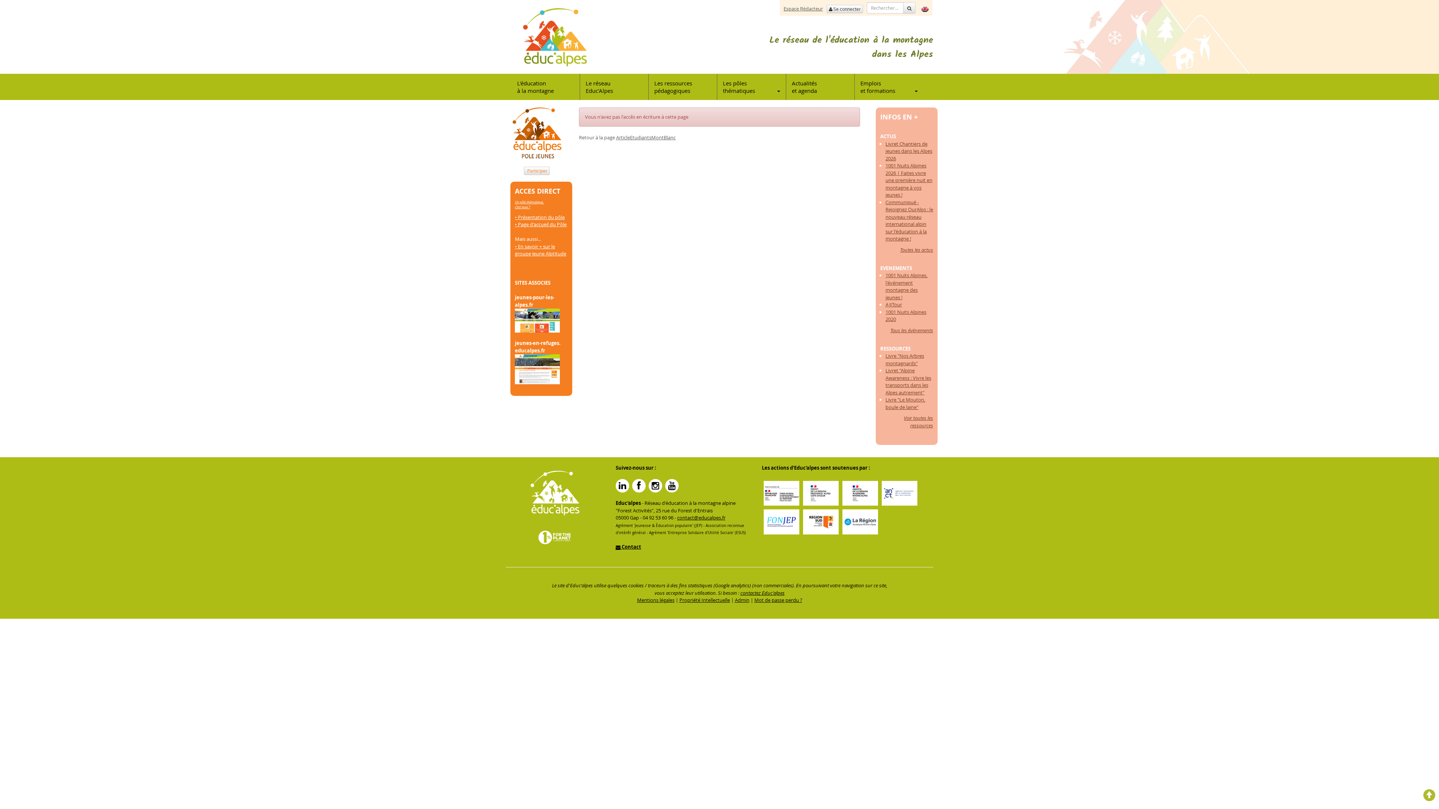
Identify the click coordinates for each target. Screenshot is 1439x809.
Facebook (639, 486)
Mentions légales (656, 600)
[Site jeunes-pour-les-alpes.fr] (537, 320)
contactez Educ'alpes (762, 593)
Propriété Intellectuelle (704, 600)
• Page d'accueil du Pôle (541, 224)
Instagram (655, 486)
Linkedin (622, 486)
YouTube (672, 486)
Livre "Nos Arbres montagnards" (905, 359)
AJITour (894, 304)
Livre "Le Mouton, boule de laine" (905, 403)
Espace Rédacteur (803, 8)
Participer (536, 171)
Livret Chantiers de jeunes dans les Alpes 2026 (909, 151)
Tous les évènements (911, 330)
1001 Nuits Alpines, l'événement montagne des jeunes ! (906, 286)
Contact (631, 546)
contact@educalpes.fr (701, 517)
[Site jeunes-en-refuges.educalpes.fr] (537, 368)
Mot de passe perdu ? (778, 600)
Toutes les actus (916, 249)
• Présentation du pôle (540, 217)
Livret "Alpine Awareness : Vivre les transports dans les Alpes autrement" (908, 381)
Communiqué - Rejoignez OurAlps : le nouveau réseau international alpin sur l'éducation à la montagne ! (909, 220)
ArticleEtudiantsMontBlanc (646, 137)
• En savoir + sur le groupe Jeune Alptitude (540, 250)
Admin (742, 600)
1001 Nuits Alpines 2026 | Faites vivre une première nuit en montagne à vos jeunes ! (909, 180)
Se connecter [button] (846, 9)
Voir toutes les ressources (918, 422)
